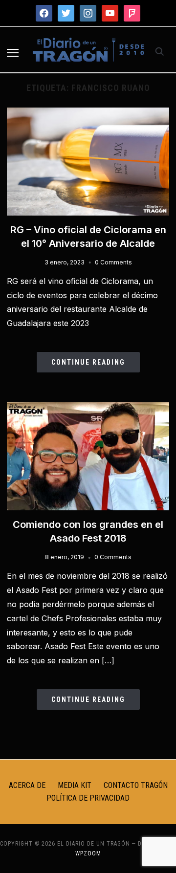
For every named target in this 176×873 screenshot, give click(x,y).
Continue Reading (88, 362)
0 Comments (113, 262)
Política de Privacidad (88, 798)
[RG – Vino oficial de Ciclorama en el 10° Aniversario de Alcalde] (88, 113)
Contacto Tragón (136, 785)
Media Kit (74, 785)
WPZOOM (88, 853)
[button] (13, 53)
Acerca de (27, 785)
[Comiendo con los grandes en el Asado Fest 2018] (88, 408)
